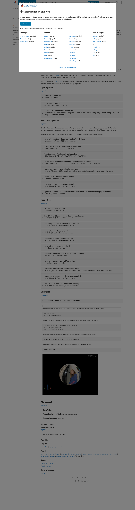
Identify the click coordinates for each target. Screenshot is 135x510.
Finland (46, 47)
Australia (95, 36)
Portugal (71, 44)
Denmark (47, 39)
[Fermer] (114, 5)
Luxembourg (48, 58)
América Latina (25, 36)
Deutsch (72, 52)
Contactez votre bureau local (67, 67)
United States (24, 41)
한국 (94, 55)
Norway (71, 39)
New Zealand (97, 41)
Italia (45, 55)
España (46, 44)
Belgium (46, 36)
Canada (22, 39)
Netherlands (72, 36)
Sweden (71, 47)
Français (73, 58)
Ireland (46, 52)
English (72, 55)
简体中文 (97, 47)
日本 (94, 52)
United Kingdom (73, 61)
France (46, 50)
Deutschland (48, 41)
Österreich (72, 41)
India (94, 39)
